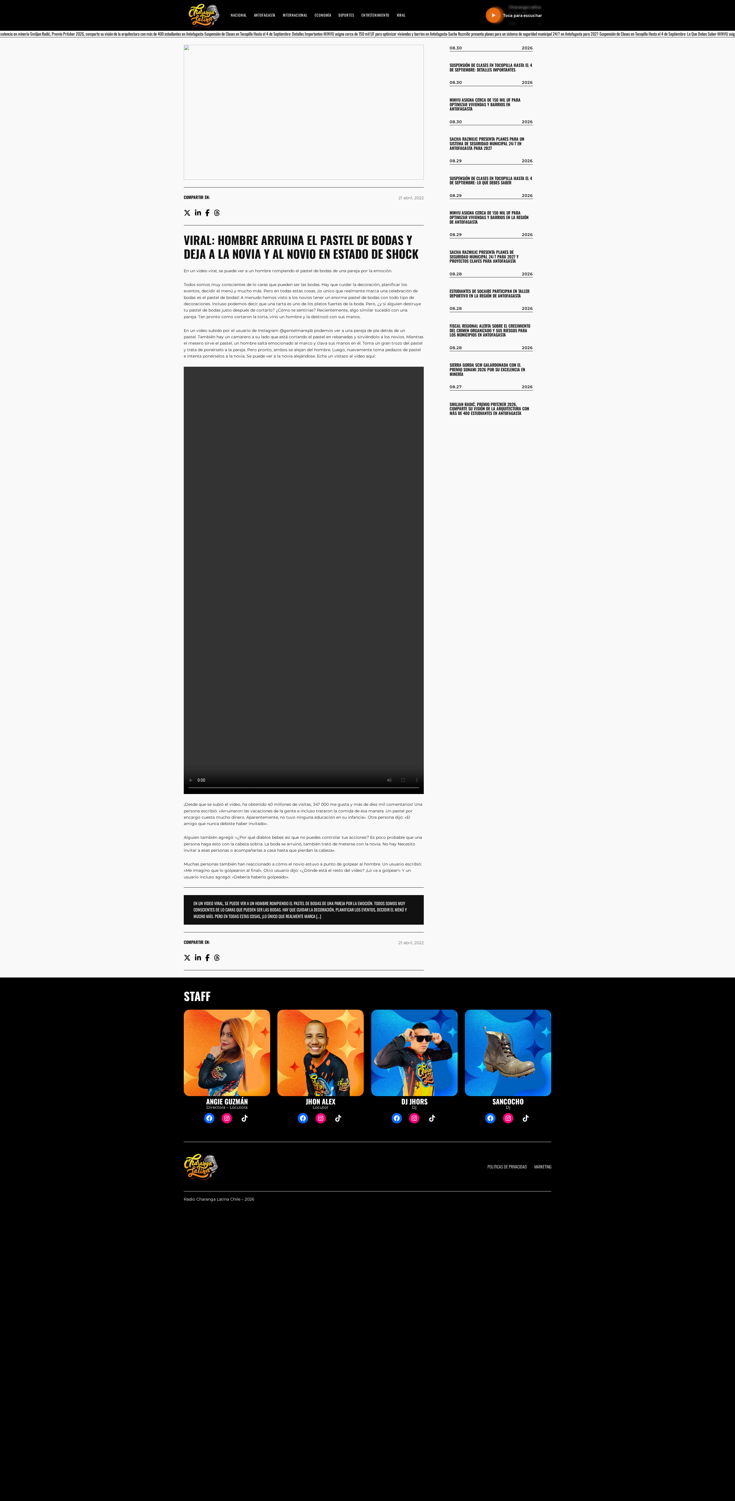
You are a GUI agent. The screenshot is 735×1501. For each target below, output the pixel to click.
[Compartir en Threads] (217, 212)
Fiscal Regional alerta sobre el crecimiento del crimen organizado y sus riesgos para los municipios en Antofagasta (490, 330)
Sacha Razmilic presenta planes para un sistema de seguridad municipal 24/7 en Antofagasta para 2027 (487, 143)
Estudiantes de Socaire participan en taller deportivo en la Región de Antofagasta (489, 293)
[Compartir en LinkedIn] (198, 212)
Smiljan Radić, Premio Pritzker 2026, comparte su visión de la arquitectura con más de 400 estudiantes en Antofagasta (489, 409)
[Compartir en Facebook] (207, 212)
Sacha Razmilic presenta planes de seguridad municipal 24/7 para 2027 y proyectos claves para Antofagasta (484, 257)
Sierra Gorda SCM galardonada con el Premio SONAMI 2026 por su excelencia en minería (487, 369)
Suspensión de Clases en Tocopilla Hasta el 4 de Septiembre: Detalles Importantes (491, 67)
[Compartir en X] (187, 212)
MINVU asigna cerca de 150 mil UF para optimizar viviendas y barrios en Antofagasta (485, 104)
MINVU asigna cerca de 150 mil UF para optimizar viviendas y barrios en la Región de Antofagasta (489, 217)
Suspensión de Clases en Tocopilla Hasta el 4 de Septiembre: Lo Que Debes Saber (491, 180)
